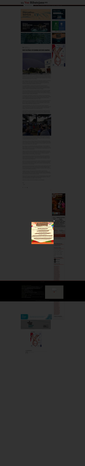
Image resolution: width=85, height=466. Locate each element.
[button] (54, 220)
